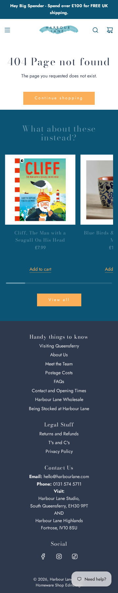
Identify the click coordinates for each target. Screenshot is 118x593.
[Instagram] (59, 556)
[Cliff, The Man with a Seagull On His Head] (40, 189)
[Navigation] (7, 30)
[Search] (95, 30)
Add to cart (40, 269)
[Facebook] (43, 556)
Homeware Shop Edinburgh (59, 585)
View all (59, 300)
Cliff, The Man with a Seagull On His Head (40, 236)
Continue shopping (59, 98)
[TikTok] (75, 556)
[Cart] (110, 30)
